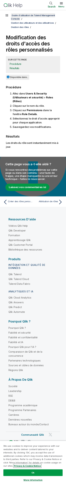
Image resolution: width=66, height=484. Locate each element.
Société (12, 386)
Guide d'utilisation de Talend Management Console (33, 17)
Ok (33, 472)
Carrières (13, 414)
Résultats (14, 68)
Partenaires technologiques (24, 360)
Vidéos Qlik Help (18, 225)
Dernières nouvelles (20, 419)
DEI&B (11, 400)
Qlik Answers (16, 302)
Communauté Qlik (32, 434)
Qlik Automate (16, 311)
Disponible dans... (19, 77)
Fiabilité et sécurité (19, 332)
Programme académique (22, 405)
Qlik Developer (17, 230)
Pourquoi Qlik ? (17, 327)
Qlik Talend (14, 274)
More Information (33, 480)
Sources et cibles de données (26, 365)
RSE (10, 395)
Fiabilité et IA (15, 342)
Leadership (15, 391)
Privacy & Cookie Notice (27, 465)
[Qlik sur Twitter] (50, 434)
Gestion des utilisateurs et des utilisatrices (32, 22)
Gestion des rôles (20, 27)
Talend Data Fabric (19, 283)
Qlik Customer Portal (20, 244)
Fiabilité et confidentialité (23, 337)
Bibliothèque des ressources (25, 249)
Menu (61, 6)
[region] (33, 462)
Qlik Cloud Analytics (19, 297)
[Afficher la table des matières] (6, 15)
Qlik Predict (15, 307)
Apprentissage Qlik (19, 240)
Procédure (15, 63)
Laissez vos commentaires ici (27, 187)
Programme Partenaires (22, 410)
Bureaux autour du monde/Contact (28, 424)
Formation (14, 235)
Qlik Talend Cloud (18, 279)
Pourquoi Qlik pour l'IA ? (22, 346)
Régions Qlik (15, 370)
